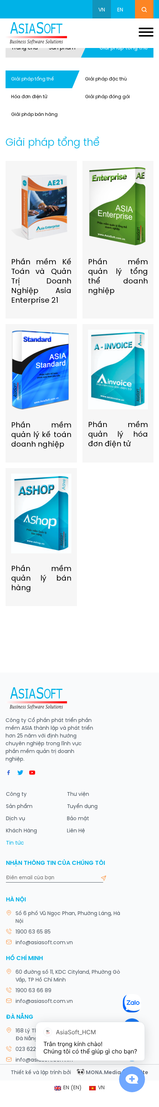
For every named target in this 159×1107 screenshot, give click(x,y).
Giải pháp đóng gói (107, 96)
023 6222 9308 (35, 1049)
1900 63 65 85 (33, 932)
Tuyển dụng (82, 806)
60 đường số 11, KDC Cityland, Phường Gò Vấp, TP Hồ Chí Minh (68, 976)
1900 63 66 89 (33, 991)
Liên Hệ (76, 831)
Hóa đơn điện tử (29, 96)
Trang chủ (24, 48)
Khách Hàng (21, 831)
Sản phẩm (62, 48)
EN (120, 10)
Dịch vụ (15, 819)
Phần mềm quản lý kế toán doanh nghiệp (41, 435)
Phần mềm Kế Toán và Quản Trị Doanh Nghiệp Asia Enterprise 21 (41, 281)
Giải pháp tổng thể (32, 79)
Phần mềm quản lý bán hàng (41, 578)
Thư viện (78, 794)
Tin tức (15, 843)
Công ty (16, 794)
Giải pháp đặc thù (106, 79)
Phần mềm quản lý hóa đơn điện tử (118, 434)
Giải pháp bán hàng (34, 114)
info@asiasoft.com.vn (44, 943)
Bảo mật (78, 819)
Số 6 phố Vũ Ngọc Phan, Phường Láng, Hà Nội (68, 917)
